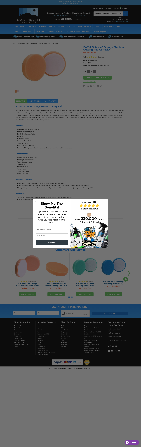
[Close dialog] (35, 201)
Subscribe (52, 242)
